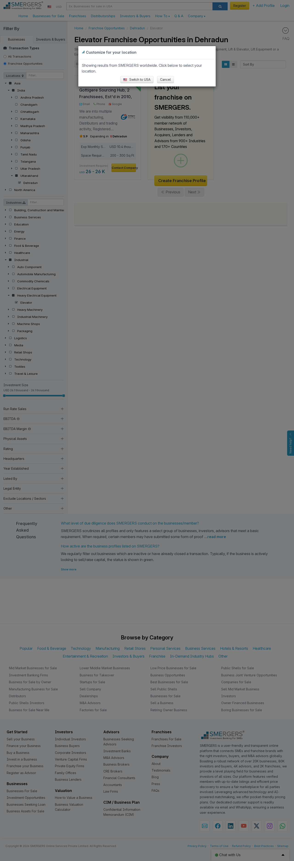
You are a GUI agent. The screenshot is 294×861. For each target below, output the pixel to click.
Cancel (165, 79)
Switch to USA (139, 79)
